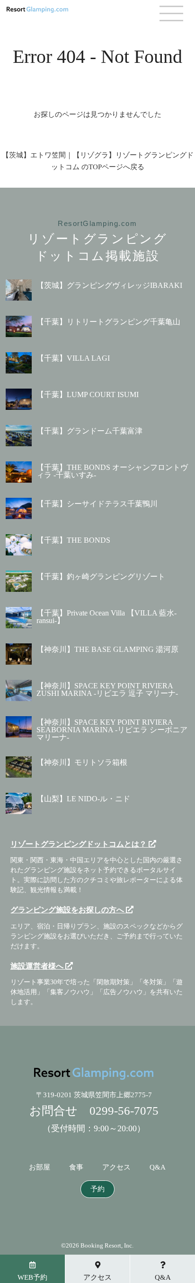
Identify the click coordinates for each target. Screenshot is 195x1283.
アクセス (116, 1167)
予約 (97, 1189)
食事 (76, 1167)
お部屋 (39, 1167)
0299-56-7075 (124, 1110)
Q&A (158, 1167)
